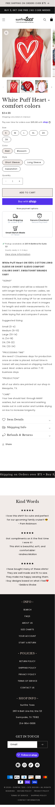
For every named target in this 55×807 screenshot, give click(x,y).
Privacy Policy (27, 674)
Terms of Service (27, 680)
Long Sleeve (34, 162)
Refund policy (24, 791)
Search (27, 609)
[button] (3, 19)
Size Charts (27, 629)
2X (43, 132)
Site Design (33, 787)
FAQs (27, 616)
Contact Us (27, 687)
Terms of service (19, 795)
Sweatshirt (11, 168)
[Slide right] (51, 87)
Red (7, 151)
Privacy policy (41, 791)
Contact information (29, 800)
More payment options (27, 208)
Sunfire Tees (19, 787)
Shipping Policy (27, 667)
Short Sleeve (12, 162)
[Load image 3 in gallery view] (41, 86)
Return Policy (27, 661)
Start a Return (27, 642)
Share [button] (9, 444)
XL (33, 132)
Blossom (22, 151)
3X (6, 139)
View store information (17, 254)
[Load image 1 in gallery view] (13, 86)
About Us (27, 622)
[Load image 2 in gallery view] (27, 86)
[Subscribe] (42, 744)
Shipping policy (39, 795)
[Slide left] (3, 87)
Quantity (6, 175)
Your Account (27, 636)
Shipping (6, 117)
